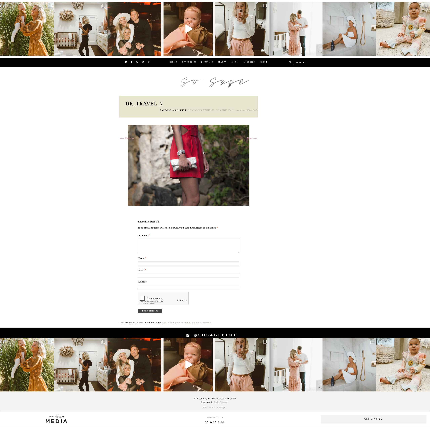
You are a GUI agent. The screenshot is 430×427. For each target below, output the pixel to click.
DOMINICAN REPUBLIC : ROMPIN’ (207, 110)
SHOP (235, 62)
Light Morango (221, 402)
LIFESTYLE (207, 62)
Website (142, 281)
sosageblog (26, 5)
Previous (126, 138)
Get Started (373, 419)
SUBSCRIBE (249, 62)
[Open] (27, 29)
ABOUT (263, 62)
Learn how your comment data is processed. (187, 322)
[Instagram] (50, 51)
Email (142, 270)
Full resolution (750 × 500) (243, 110)
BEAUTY (222, 62)
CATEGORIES (189, 62)
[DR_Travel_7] (188, 165)
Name (142, 258)
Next (252, 138)
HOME (173, 62)
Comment (144, 235)
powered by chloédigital (215, 407)
